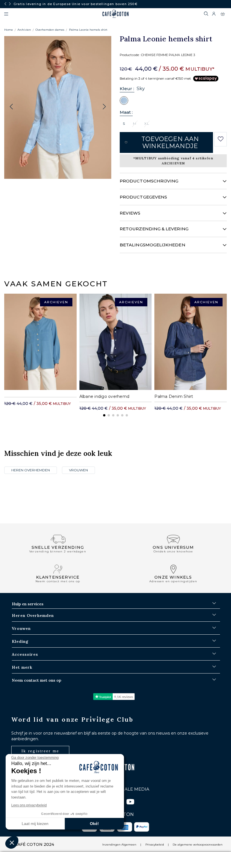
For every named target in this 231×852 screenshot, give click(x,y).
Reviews (130, 213)
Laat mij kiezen (35, 823)
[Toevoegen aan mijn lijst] (220, 139)
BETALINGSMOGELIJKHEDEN (152, 244)
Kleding (20, 641)
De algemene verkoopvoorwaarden (198, 844)
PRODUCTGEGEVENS (143, 197)
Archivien (24, 30)
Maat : (126, 112)
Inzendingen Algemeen (119, 844)
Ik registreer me (40, 751)
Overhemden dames (50, 30)
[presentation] (5, 4)
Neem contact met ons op (36, 680)
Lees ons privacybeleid (29, 805)
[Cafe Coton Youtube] (130, 803)
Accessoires (25, 654)
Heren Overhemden (30, 470)
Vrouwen (78, 470)
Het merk (22, 667)
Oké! (94, 823)
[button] (104, 106)
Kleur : (127, 88)
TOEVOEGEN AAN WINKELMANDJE (170, 142)
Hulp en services (27, 603)
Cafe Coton (115, 14)
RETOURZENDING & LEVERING (154, 228)
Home (8, 30)
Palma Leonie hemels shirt (88, 30)
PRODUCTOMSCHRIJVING (149, 181)
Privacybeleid (154, 844)
